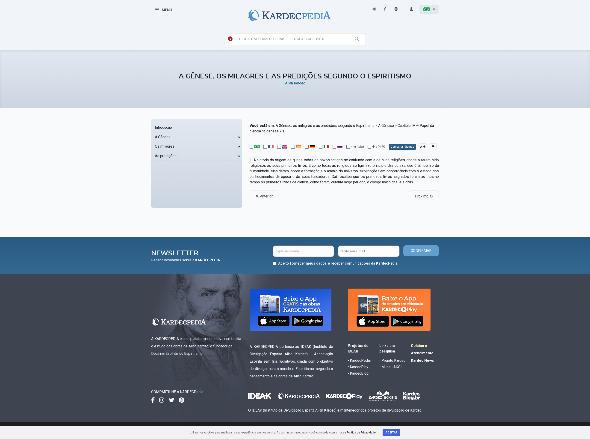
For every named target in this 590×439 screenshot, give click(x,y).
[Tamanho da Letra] (423, 146)
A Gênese (163, 137)
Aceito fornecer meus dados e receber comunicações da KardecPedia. (338, 263)
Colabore (419, 345)
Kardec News (422, 360)
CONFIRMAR (421, 250)
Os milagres (164, 146)
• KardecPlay (358, 367)
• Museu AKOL (391, 367)
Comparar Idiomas (402, 146)
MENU (166, 10)
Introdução (163, 127)
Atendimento (422, 353)
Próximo (422, 196)
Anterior (266, 196)
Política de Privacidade (361, 432)
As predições (166, 156)
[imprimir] (433, 146)
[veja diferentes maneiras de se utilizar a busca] (230, 39)
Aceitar (391, 432)
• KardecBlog (358, 373)
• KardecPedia (359, 360)
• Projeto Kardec (392, 360)
